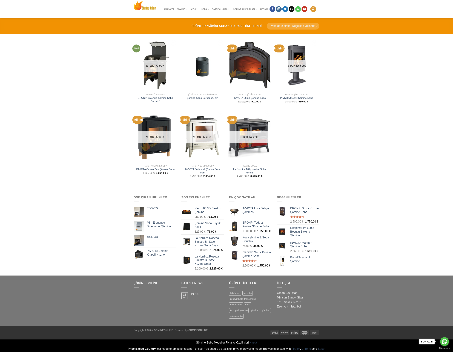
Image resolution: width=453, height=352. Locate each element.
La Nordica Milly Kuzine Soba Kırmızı (249, 171)
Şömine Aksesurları (244, 9)
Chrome (307, 348)
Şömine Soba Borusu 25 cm (202, 97)
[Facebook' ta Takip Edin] (272, 9)
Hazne (193, 9)
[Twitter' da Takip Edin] (285, 9)
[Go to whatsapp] (444, 341)
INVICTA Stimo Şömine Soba (250, 97)
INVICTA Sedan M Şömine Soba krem (202, 171)
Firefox (295, 348)
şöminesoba (236, 316)
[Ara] (313, 9)
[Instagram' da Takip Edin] (279, 9)
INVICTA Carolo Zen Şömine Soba (155, 169)
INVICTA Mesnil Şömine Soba (296, 97)
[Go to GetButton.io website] (444, 348)
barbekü (247, 293)
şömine (254, 310)
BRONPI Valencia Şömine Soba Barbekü (155, 99)
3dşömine (235, 293)
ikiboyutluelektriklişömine (243, 299)
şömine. (266, 310)
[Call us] (298, 9)
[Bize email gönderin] (291, 9)
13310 (195, 294)
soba (247, 304)
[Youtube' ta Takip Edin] (304, 9)
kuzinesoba (236, 304)
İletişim (264, 9)
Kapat (253, 342)
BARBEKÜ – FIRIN (220, 9)
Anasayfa (169, 9)
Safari (321, 348)
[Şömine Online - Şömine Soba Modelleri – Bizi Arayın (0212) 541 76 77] (146, 9)
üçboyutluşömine (239, 310)
